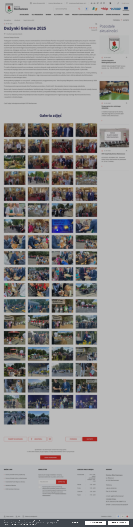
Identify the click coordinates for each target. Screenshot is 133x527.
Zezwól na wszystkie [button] (118, 523)
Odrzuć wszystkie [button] (96, 523)
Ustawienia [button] (75, 523)
